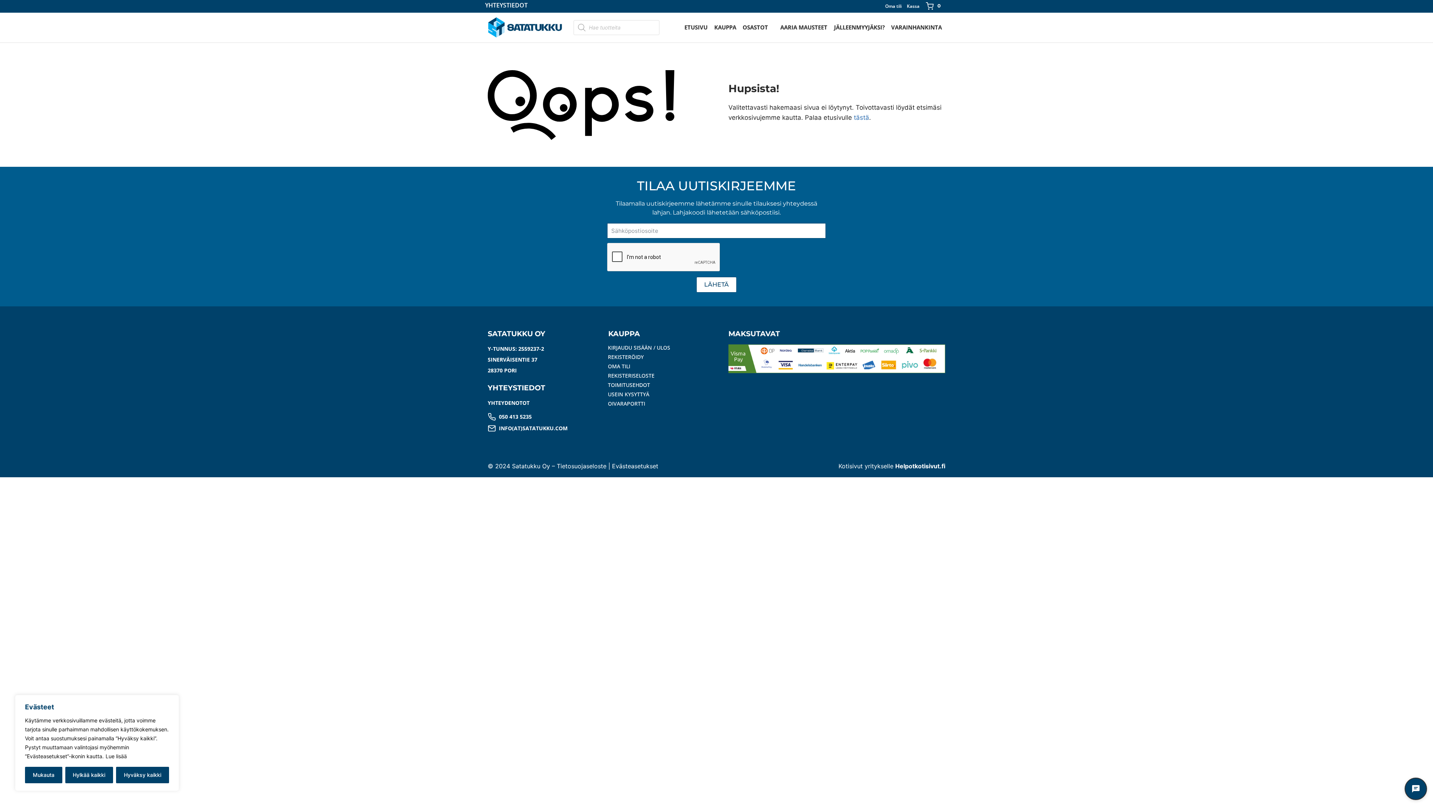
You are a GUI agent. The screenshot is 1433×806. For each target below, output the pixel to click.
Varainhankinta (916, 27)
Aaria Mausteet (803, 27)
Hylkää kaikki (89, 775)
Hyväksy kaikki (142, 775)
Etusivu (696, 27)
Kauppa (725, 27)
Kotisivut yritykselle (892, 466)
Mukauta (43, 775)
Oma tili (893, 6)
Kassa (913, 6)
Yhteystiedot (506, 5)
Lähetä (716, 284)
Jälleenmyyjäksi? (859, 27)
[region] (97, 743)
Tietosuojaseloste (581, 466)
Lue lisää (116, 756)
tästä (861, 117)
